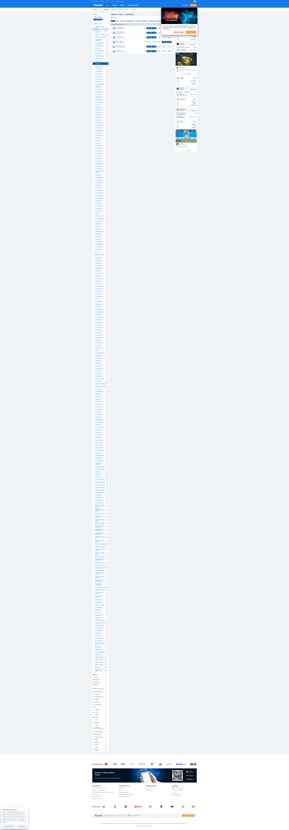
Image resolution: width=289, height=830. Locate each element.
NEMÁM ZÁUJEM (178, 32)
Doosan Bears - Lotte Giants (183, 92)
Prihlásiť (193, 5)
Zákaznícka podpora (120, 1)
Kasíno (115, 5)
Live (100, 9)
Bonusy (127, 9)
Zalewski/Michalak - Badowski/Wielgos (181, 113)
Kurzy (95, 9)
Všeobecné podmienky (109, 815)
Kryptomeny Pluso (133, 5)
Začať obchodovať (188, 815)
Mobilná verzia (149, 790)
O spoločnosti (122, 788)
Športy (108, 5)
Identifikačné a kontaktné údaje (126, 794)
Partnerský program (123, 792)
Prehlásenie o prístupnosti (125, 796)
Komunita (113, 9)
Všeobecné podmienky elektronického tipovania (103, 792)
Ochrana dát (95, 794)
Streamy (133, 9)
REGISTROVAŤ (191, 32)
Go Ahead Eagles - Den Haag (183, 47)
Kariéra (120, 790)
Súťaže (120, 9)
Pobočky (113, 1)
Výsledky (106, 9)
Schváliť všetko (21, 826)
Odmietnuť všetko (9, 826)
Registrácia (185, 5)
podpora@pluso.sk (134, 815)
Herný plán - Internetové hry (98, 790)
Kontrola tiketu (149, 788)
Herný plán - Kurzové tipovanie (99, 788)
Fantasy (122, 5)
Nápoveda (102, 1)
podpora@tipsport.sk (179, 788)
